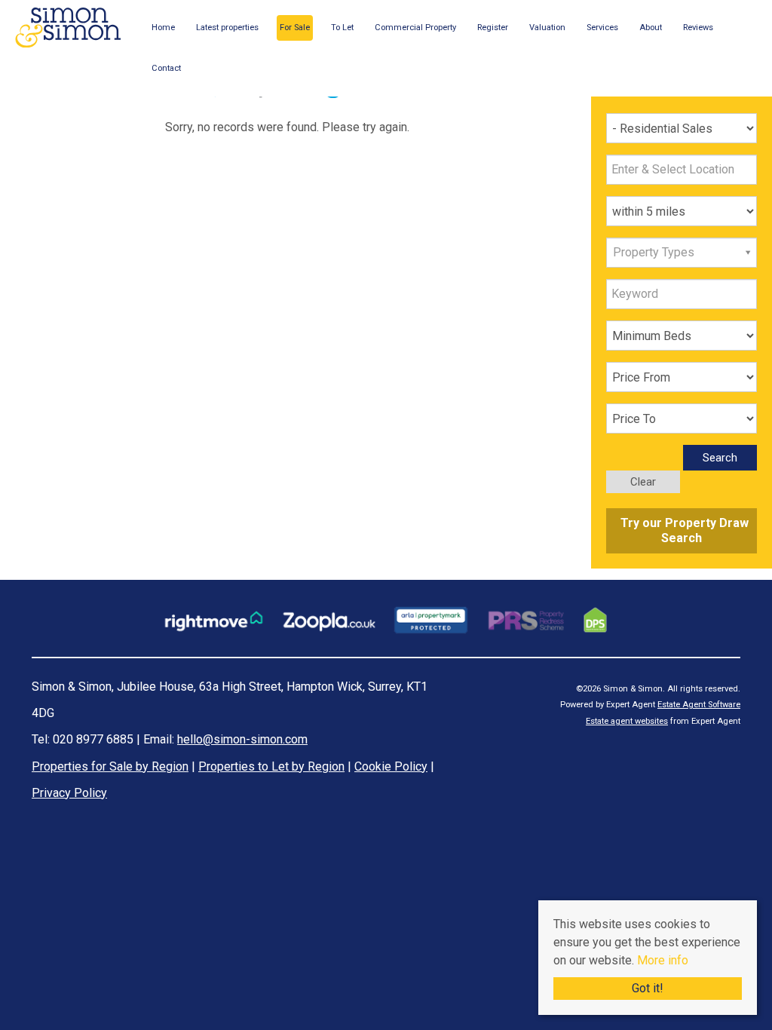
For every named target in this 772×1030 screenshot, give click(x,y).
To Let (342, 27)
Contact (166, 68)
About (650, 27)
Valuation (547, 27)
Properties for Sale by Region (110, 766)
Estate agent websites (627, 721)
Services (602, 27)
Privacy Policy (69, 793)
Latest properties (227, 27)
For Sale (295, 27)
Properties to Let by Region (271, 766)
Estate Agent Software (698, 705)
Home (163, 27)
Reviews (698, 27)
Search (720, 457)
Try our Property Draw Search (681, 530)
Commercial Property (415, 27)
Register (492, 27)
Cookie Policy (390, 766)
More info (662, 960)
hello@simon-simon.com (242, 739)
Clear (643, 482)
